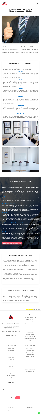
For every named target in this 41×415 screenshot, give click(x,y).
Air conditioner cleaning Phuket (30, 338)
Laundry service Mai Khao (30, 369)
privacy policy (11, 410)
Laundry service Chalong (30, 364)
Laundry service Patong (30, 354)
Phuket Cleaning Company (14, 46)
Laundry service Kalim (30, 362)
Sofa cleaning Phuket (30, 334)
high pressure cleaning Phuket (30, 336)
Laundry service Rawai (30, 348)
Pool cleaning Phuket (30, 332)
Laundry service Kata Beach (30, 358)
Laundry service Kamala (30, 350)
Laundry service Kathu (30, 356)
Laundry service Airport (30, 371)
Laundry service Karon (30, 360)
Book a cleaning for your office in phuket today (12, 243)
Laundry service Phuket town (30, 367)
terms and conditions (30, 410)
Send (17, 397)
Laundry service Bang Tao (30, 352)
